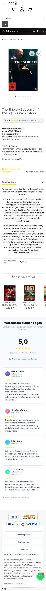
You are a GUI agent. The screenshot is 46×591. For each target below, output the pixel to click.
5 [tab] (25, 96)
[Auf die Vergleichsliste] (32, 53)
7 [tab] (30, 96)
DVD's (15, 134)
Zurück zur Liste (10, 39)
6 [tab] (28, 96)
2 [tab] (18, 96)
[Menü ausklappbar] (4, 3)
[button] (22, 10)
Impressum (8, 583)
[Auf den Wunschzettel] (38, 53)
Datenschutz (21, 583)
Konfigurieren (24, 542)
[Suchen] (5, 24)
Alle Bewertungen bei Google (24, 359)
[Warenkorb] (29, 10)
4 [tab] (23, 96)
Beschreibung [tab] (9, 182)
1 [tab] (15, 96)
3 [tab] (20, 96)
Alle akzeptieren (23, 535)
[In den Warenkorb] (4, 47)
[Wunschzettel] (14, 10)
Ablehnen (23, 549)
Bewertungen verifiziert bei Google (17, 498)
